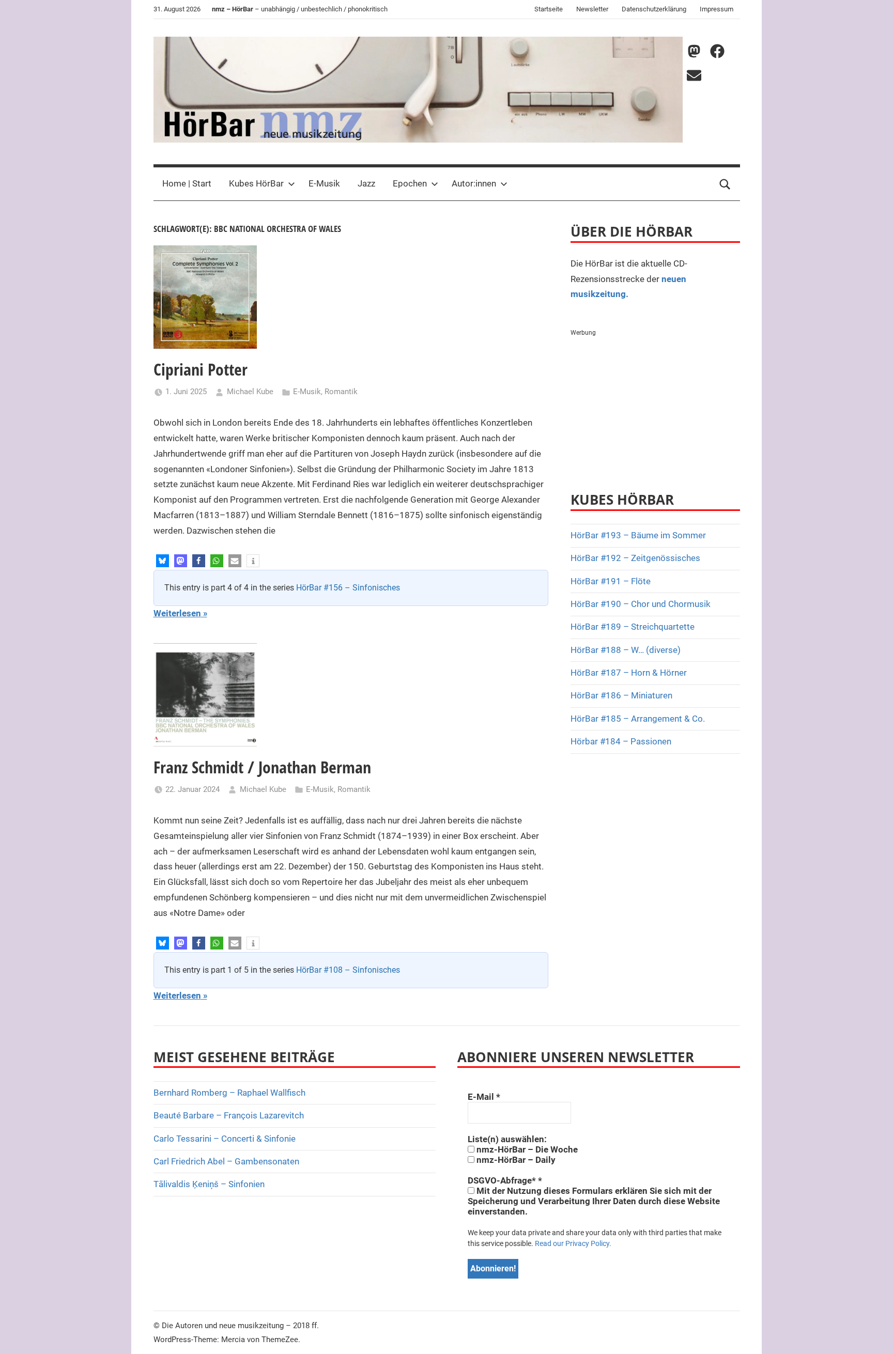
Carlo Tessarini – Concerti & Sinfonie (224, 1138)
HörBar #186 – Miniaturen (621, 695)
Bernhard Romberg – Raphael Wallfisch (229, 1092)
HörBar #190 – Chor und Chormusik (641, 604)
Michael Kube (250, 391)
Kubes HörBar (256, 183)
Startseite (548, 9)
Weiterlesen (177, 613)
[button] (162, 560)
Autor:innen (474, 183)
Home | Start (186, 183)
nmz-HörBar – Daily (515, 1160)
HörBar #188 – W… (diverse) (626, 650)
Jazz (366, 183)
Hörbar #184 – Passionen (621, 741)
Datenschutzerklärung (654, 9)
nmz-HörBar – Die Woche (526, 1149)
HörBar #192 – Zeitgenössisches (635, 558)
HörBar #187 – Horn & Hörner (629, 672)
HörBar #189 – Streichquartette (633, 626)
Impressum (716, 9)
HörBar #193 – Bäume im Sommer (638, 535)
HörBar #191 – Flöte (611, 581)
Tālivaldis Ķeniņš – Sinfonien (209, 1184)
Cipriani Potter (200, 369)
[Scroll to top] (873, 1334)
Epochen (410, 183)
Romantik (341, 391)
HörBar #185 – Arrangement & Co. (638, 718)
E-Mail (484, 1097)
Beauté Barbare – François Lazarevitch (228, 1115)
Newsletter (592, 9)
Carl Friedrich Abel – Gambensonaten (226, 1161)
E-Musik (324, 183)
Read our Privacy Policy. (573, 1243)
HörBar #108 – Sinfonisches (348, 970)
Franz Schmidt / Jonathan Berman (262, 767)
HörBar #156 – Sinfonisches (348, 588)
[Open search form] (725, 183)
